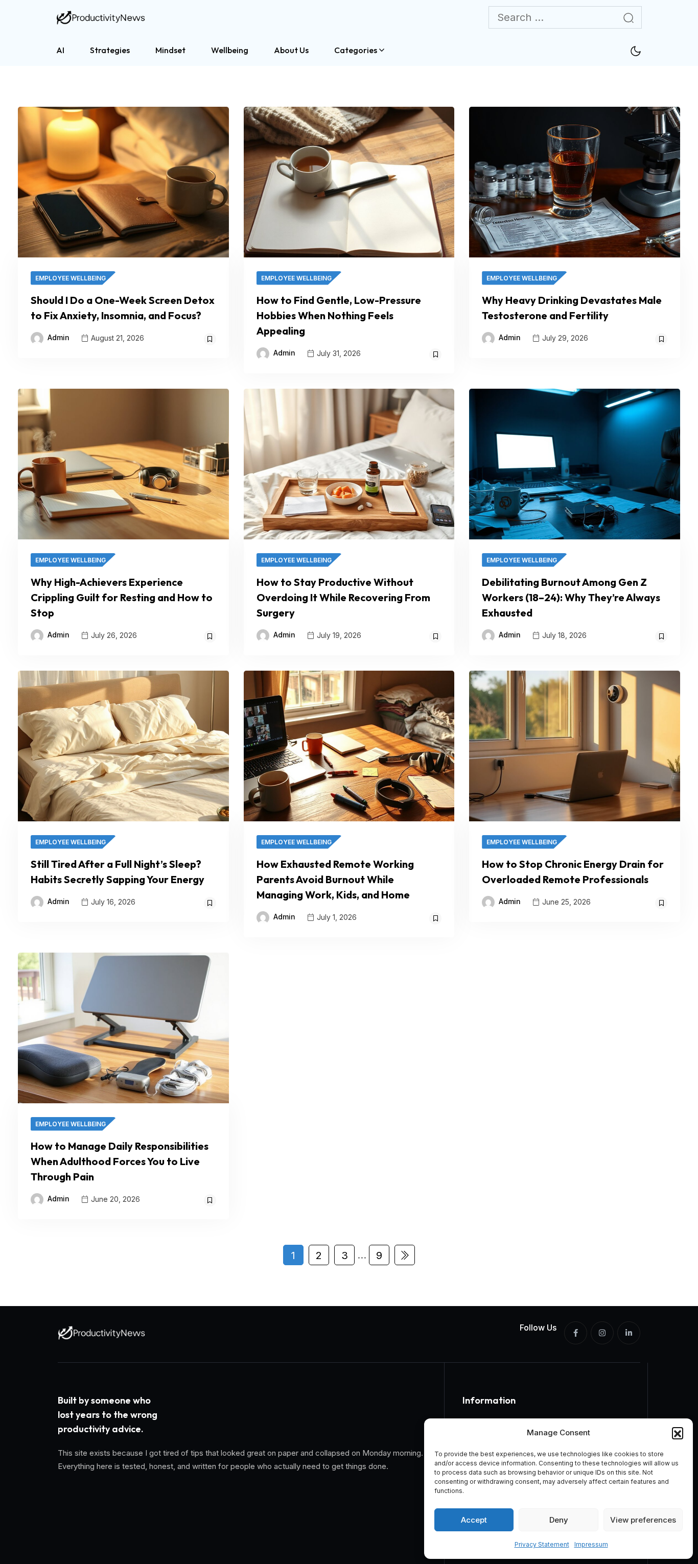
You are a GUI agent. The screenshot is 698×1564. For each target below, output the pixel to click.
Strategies (110, 50)
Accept (474, 1520)
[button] (677, 1433)
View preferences (643, 1520)
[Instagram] (602, 1332)
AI (60, 50)
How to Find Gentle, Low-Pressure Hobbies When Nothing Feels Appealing (339, 315)
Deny (558, 1520)
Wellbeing (229, 50)
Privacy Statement (542, 1544)
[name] (102, 17)
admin (58, 337)
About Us (291, 50)
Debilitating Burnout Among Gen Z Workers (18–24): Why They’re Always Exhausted (571, 597)
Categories (355, 50)
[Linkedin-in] (628, 1332)
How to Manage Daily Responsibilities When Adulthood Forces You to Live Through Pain (119, 1161)
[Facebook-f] (575, 1332)
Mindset (170, 50)
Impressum (591, 1544)
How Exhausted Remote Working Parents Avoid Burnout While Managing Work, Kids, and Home (335, 879)
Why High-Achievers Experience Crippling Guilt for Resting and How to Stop (122, 597)
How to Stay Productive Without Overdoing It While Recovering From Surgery (343, 597)
